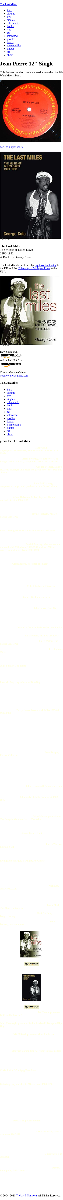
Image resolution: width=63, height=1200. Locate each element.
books (10, 405)
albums (11, 392)
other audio (13, 402)
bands (10, 421)
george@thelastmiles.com (14, 375)
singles (11, 399)
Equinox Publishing (46, 265)
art (8, 430)
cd (8, 411)
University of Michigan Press (34, 268)
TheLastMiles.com (26, 1195)
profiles (11, 418)
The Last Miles (8, 4)
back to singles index (11, 146)
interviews (12, 415)
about (10, 434)
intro (9, 389)
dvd (9, 395)
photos (10, 427)
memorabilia (14, 424)
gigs (9, 408)
